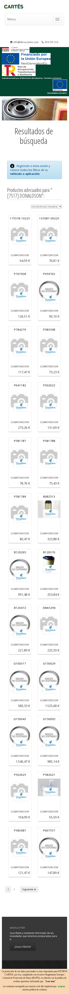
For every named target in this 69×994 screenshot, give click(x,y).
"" (50, 981)
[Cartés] (15, 6)
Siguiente (28, 889)
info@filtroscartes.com (26, 42)
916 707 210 (51, 42)
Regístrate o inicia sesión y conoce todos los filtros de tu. (30, 170)
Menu (11, 19)
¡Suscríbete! (23, 946)
